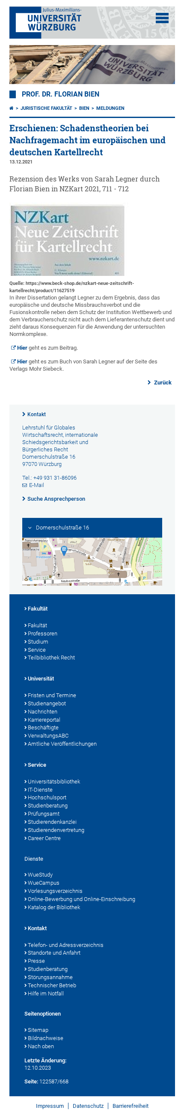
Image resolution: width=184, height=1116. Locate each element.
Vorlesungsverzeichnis (55, 891)
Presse (36, 961)
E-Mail (36, 485)
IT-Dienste (40, 789)
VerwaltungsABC (48, 735)
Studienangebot (47, 703)
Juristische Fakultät (46, 108)
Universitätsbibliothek (54, 781)
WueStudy (40, 874)
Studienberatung (48, 805)
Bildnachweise (45, 1038)
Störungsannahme (50, 977)
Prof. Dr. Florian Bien (60, 94)
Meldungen (110, 108)
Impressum (50, 1106)
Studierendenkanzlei (52, 822)
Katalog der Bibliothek (54, 907)
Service (37, 650)
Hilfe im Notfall (46, 993)
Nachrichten (42, 711)
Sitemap (38, 1030)
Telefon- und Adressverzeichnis (66, 945)
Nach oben (41, 1046)
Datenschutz (88, 1106)
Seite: (31, 1081)
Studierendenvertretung (56, 830)
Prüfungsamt (43, 814)
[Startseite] (11, 108)
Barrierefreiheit (130, 1106)
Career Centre (44, 838)
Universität (41, 678)
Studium (38, 641)
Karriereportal (44, 720)
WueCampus (43, 883)
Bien (84, 108)
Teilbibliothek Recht (51, 657)
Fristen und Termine (52, 695)
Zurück (162, 382)
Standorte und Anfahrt (54, 953)
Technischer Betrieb (52, 985)
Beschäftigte (43, 727)
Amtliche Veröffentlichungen (62, 744)
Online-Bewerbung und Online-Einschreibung (81, 899)
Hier (23, 348)
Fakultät (37, 608)
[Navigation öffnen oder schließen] (162, 18)
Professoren (42, 633)
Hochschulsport (47, 797)
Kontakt (36, 414)
